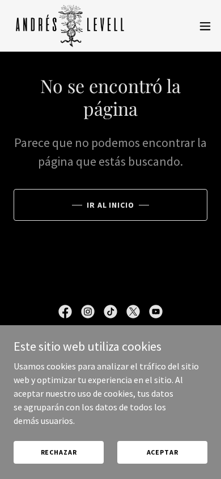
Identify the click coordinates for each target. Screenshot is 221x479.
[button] (205, 26)
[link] (70, 26)
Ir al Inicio (111, 205)
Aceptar (162, 452)
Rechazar (59, 452)
